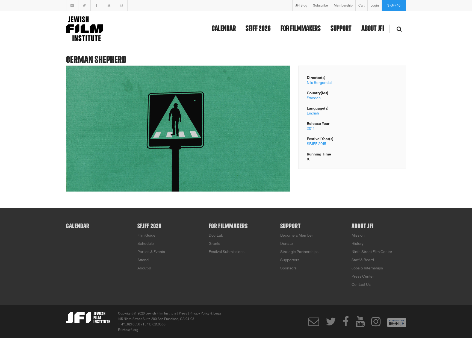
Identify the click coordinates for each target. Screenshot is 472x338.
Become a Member (296, 235)
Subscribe (320, 5)
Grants (214, 243)
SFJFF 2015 (316, 144)
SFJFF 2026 (258, 29)
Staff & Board (363, 260)
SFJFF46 (393, 5)
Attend (143, 260)
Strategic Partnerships (299, 251)
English (313, 113)
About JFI (372, 29)
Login (374, 5)
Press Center (363, 276)
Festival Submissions (226, 251)
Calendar (224, 29)
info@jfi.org (130, 330)
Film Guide (146, 235)
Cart (361, 5)
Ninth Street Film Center (372, 251)
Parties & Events (151, 251)
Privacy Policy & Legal (206, 313)
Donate (286, 243)
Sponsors (288, 268)
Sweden (314, 98)
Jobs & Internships (367, 268)
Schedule (145, 243)
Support (341, 29)
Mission (358, 235)
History (358, 243)
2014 (311, 128)
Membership (343, 5)
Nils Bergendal (319, 82)
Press (183, 313)
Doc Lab (216, 235)
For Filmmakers (301, 29)
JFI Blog (301, 5)
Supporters (289, 260)
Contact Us (361, 284)
